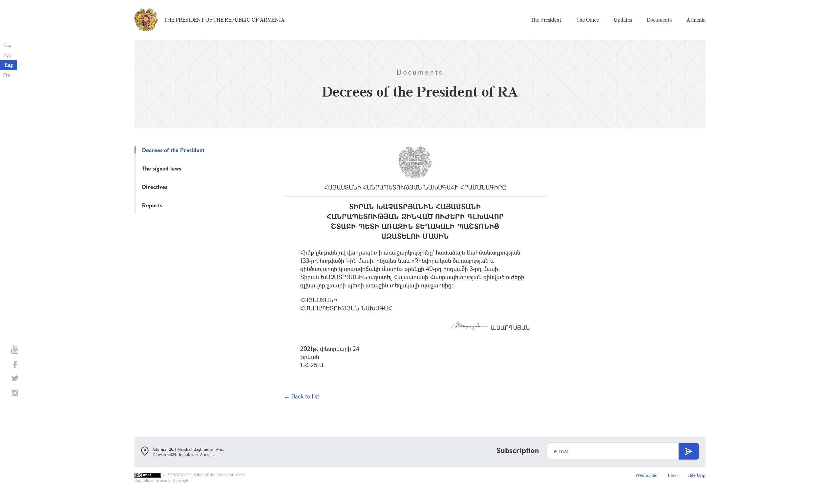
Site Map (696, 475)
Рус (7, 55)
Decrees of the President (173, 150)
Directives (154, 186)
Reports (152, 205)
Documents (659, 19)
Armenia (695, 19)
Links (673, 475)
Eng (9, 65)
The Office (587, 19)
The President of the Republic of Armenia (224, 19)
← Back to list (301, 396)
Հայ (7, 45)
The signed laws (161, 168)
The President (546, 19)
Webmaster (647, 475)
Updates (623, 19)
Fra (6, 75)
